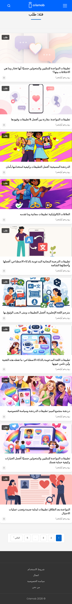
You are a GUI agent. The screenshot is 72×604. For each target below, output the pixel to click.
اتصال (36, 575)
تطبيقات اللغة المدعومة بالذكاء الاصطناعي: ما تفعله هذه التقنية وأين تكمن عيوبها (36, 362)
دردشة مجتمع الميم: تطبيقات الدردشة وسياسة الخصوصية (39, 411)
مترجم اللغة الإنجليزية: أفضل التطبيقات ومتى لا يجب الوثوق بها (36, 312)
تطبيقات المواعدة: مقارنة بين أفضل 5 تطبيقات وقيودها (40, 119)
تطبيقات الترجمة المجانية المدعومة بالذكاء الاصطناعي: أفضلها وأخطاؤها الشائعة (36, 263)
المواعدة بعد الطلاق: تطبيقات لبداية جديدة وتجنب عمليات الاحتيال (39, 511)
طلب (5, 37)
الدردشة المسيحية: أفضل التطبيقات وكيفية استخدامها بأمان (38, 167)
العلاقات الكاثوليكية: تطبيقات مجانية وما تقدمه (45, 214)
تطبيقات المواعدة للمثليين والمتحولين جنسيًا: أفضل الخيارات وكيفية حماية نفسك (37, 460)
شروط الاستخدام (36, 569)
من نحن (36, 587)
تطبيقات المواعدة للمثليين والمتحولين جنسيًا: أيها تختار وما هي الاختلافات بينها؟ (37, 70)
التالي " (16, 537)
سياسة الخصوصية (36, 581)
